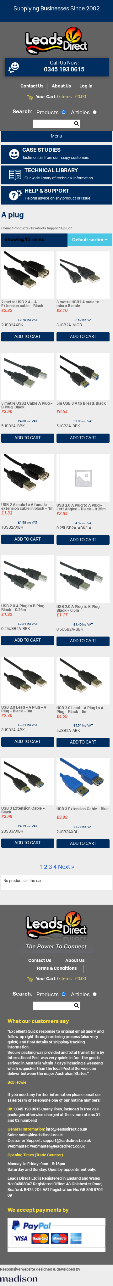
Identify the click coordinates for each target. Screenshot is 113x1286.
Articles (81, 113)
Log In (85, 86)
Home (6, 228)
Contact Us (32, 86)
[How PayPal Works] (57, 1235)
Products (48, 113)
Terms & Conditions (56, 969)
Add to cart (27, 336)
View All (100, 882)
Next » (66, 867)
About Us (61, 86)
